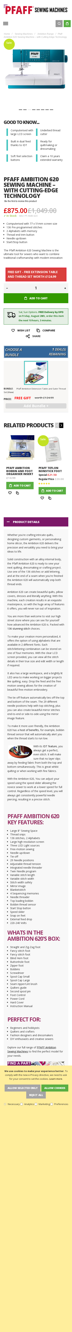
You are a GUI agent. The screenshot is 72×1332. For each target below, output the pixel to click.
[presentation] (61, 425)
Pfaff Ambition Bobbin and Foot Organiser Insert (19, 471)
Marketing (44, 1104)
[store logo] (36, 9)
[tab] (36, 521)
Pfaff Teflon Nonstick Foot (50, 469)
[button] (20, 109)
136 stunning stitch (18, 628)
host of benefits (29, 730)
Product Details (26, 522)
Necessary (14, 1104)
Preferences (61, 1104)
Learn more (55, 1078)
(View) (10, 392)
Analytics (29, 1104)
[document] (36, 1087)
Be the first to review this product (20, 201)
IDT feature (50, 746)
